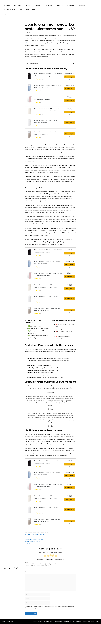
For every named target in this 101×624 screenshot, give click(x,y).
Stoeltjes (49, 5)
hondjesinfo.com (48, 621)
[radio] (45, 556)
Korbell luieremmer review (32, 541)
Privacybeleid (67, 621)
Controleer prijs (69, 77)
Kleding (28, 5)
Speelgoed (38, 5)
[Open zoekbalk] (5, 14)
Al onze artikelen (77, 621)
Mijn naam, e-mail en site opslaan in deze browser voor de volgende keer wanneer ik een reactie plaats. (50, 608)
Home (27, 9)
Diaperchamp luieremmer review (34, 539)
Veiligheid (60, 5)
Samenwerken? (59, 621)
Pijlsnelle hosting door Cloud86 (91, 621)
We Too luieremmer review (32, 536)
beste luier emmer (31, 43)
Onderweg (70, 5)
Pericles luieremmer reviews (33, 544)
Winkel (34, 9)
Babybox (7, 5)
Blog (21, 9)
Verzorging (81, 5)
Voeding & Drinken (9, 9)
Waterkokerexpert (38, 621)
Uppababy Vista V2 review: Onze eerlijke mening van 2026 (41, 564)
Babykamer (17, 5)
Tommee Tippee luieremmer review (35, 534)
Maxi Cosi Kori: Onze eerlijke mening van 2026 (37, 565)
